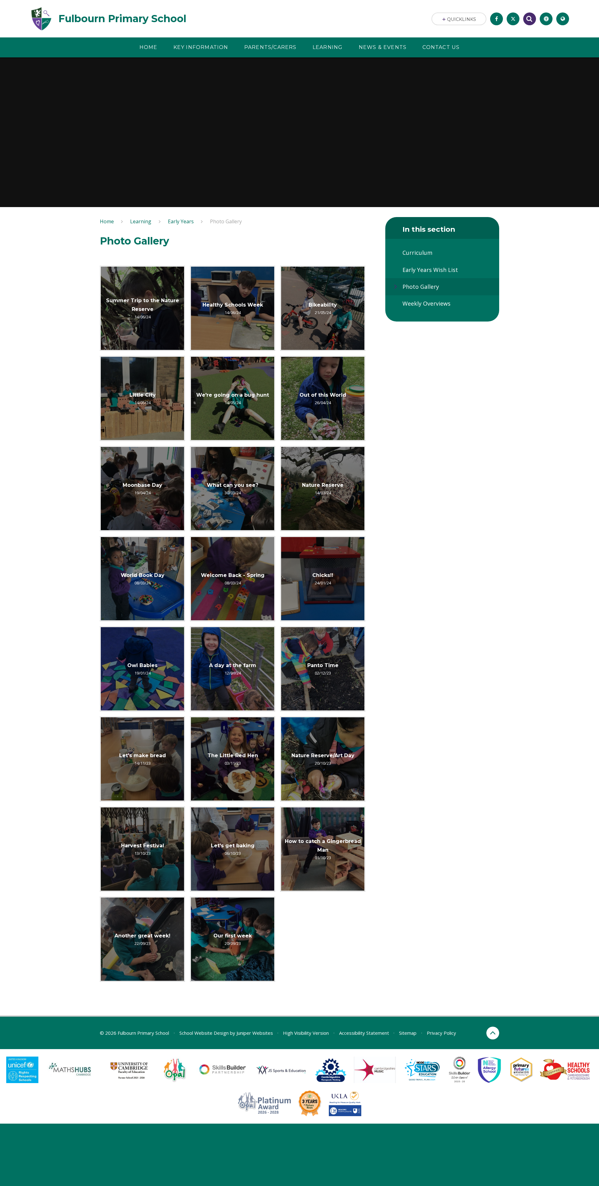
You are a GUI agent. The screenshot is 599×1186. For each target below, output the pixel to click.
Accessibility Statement (364, 1033)
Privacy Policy (441, 1033)
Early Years (181, 221)
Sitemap (407, 1033)
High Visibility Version (306, 1033)
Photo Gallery (226, 221)
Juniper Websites (254, 1033)
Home (107, 221)
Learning (140, 221)
